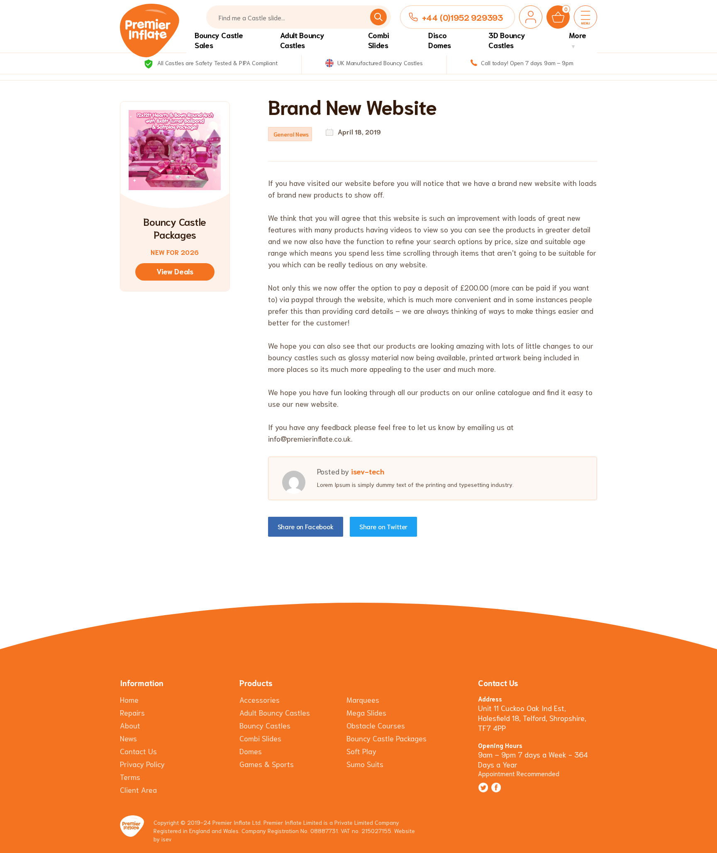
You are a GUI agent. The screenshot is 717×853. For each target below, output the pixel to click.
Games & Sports (266, 764)
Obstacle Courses (375, 725)
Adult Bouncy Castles (302, 40)
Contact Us (138, 751)
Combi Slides (378, 40)
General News (291, 134)
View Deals (174, 271)
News (128, 738)
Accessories (259, 699)
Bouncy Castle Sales (219, 40)
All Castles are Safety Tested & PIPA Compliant (216, 62)
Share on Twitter (383, 526)
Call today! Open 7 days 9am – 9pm (526, 62)
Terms (130, 777)
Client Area (138, 789)
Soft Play (361, 751)
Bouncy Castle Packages (386, 738)
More (577, 35)
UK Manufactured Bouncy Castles (379, 62)
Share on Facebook (306, 526)
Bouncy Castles (264, 725)
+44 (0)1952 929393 (462, 17)
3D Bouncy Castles (506, 40)
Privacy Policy (142, 764)
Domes (250, 751)
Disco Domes (439, 40)
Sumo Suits (364, 764)
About (130, 725)
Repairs (132, 712)
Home (129, 699)
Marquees (362, 699)
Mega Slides (366, 712)
